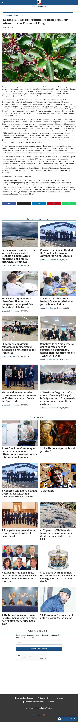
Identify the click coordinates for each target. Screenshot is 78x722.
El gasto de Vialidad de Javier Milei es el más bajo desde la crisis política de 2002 (56, 535)
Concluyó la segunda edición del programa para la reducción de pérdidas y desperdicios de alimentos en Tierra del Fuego (57, 349)
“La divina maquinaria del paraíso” (57, 450)
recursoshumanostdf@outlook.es (39, 708)
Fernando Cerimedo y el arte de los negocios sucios (56, 616)
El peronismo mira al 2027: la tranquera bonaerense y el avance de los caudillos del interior (19, 577)
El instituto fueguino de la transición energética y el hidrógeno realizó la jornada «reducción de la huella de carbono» (57, 398)
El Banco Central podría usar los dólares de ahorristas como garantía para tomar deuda (58, 577)
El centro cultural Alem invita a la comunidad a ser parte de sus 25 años (56, 301)
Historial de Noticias (25, 698)
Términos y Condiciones (34, 702)
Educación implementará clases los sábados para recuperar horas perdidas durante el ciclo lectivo (17, 303)
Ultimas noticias (38, 631)
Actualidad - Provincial (13, 15)
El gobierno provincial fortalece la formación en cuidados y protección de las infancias (19, 348)
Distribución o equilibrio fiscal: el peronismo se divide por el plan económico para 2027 (19, 619)
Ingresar (60, 698)
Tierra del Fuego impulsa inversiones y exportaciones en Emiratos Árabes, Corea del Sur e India (19, 397)
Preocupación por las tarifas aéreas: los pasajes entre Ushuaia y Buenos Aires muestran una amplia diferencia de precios (19, 255)
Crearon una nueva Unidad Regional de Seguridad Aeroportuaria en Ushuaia (56, 253)
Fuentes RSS (44, 698)
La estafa (48, 490)
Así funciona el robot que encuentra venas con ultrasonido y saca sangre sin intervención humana (19, 453)
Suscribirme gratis (39, 649)
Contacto (51, 702)
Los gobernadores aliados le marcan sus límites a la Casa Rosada (18, 533)
